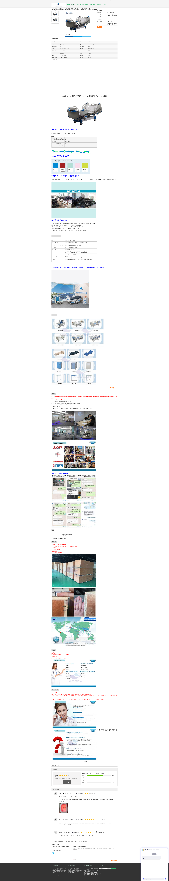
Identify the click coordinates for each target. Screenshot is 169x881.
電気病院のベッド (61, 8)
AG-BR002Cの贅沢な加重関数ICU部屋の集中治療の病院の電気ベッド (59, 869)
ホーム (53, 8)
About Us (79, 4)
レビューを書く (67, 782)
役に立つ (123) (105, 819)
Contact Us (99, 4)
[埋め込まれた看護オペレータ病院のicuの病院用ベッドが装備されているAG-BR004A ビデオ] (78, 23)
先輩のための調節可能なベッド (60, 841)
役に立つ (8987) (74, 796)
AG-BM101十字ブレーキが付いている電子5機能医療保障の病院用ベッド (91, 877)
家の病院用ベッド (83, 841)
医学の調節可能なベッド (90, 865)
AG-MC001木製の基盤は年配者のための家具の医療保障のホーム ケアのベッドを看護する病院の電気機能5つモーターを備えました (91, 870)
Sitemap (101, 873)
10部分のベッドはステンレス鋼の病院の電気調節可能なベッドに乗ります (59, 875)
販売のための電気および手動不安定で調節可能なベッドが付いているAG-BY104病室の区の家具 (75, 871)
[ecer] (72, 75)
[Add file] (143, 878)
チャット (105, 4)
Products (73, 4)
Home (68, 4)
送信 (113, 868)
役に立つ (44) (101, 832)
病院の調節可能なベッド (73, 841)
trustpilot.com (63, 796)
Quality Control (92, 4)
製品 (56, 8)
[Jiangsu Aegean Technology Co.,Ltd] (58, 5)
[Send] (166, 878)
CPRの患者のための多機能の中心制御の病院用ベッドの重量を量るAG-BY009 (75, 869)
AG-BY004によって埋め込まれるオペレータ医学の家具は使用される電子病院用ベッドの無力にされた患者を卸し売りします (91, 874)
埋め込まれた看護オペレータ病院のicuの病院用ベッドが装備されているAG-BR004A (59, 871)
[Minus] (165, 850)
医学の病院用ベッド (73, 865)
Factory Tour (85, 4)
